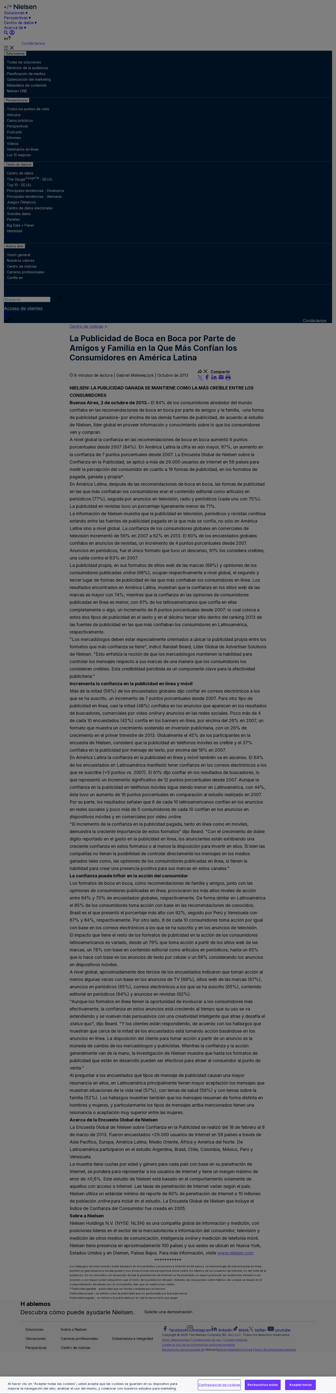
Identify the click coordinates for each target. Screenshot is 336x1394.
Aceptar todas (300, 1385)
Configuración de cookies (219, 1385)
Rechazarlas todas (262, 1385)
